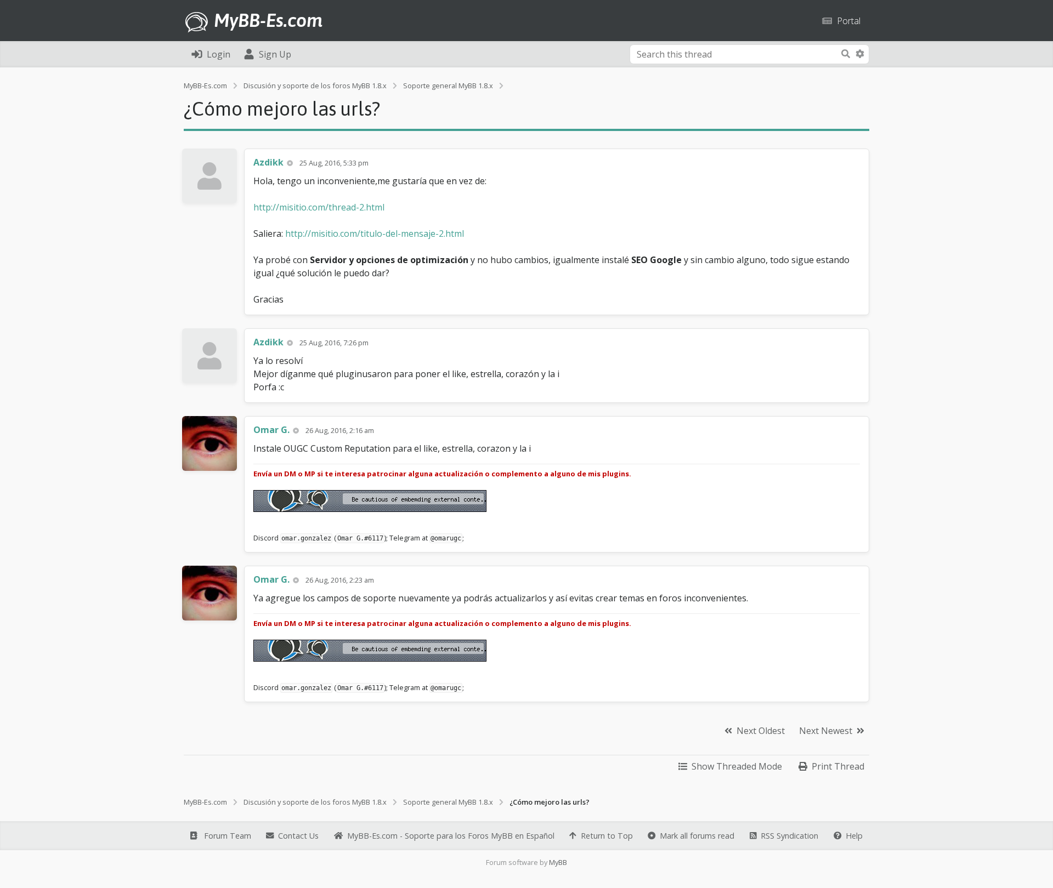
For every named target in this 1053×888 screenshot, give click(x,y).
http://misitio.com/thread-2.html (318, 207)
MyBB (558, 862)
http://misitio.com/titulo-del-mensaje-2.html (374, 233)
